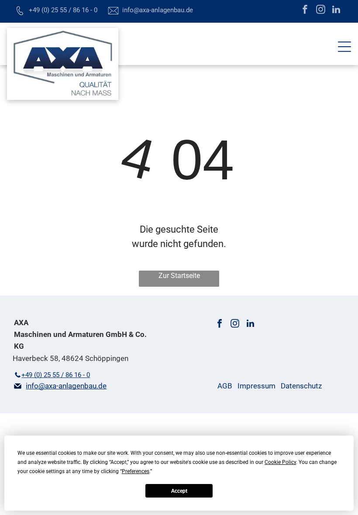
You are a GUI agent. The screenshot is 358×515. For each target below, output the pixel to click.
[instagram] (320, 10)
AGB (224, 385)
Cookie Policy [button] (280, 462)
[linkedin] (336, 10)
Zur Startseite (179, 275)
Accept (179, 491)
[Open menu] (344, 46)
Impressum (256, 385)
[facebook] (305, 10)
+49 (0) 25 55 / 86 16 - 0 (63, 10)
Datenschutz (301, 385)
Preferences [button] (135, 471)
